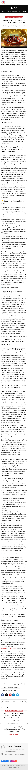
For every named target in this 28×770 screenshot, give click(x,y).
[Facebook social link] (2, 694)
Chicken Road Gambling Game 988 (16, 11)
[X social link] (6, 694)
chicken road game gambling (11, 687)
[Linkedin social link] (13, 694)
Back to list (14, 701)
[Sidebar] (2, 233)
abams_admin (8, 26)
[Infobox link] (14, 752)
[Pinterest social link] (10, 694)
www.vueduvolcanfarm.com (8, 648)
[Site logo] (3, 2)
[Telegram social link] (17, 694)
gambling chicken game (9, 690)
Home (3, 11)
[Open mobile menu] (26, 2)
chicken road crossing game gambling (13, 684)
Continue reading (14, 734)
